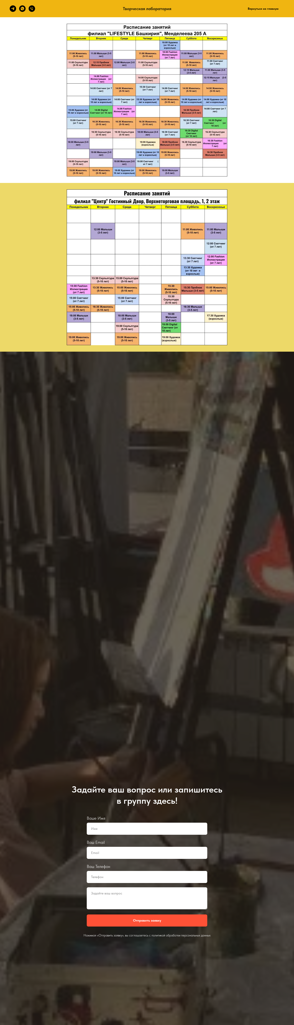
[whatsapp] (22, 8)
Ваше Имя (96, 818)
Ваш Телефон (98, 866)
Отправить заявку (147, 920)
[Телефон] (32, 8)
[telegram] (13, 8)
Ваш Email (96, 842)
